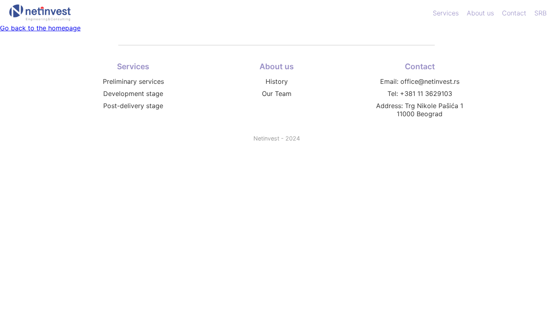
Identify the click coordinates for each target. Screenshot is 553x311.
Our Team (276, 93)
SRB (540, 13)
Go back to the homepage (40, 28)
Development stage (133, 93)
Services (446, 13)
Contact (514, 13)
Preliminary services (133, 81)
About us (480, 13)
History (277, 81)
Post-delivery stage (133, 106)
